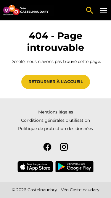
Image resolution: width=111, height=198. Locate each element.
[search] (89, 10)
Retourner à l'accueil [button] (55, 81)
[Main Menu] (103, 10)
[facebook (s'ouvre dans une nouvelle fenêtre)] (47, 147)
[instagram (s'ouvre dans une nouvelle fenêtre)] (64, 147)
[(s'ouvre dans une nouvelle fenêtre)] (35, 166)
